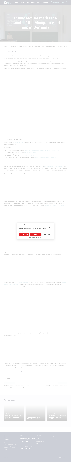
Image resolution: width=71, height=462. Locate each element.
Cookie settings (47, 234)
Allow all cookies (24, 234)
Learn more (21, 231)
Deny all (35, 234)
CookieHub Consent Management (37, 237)
